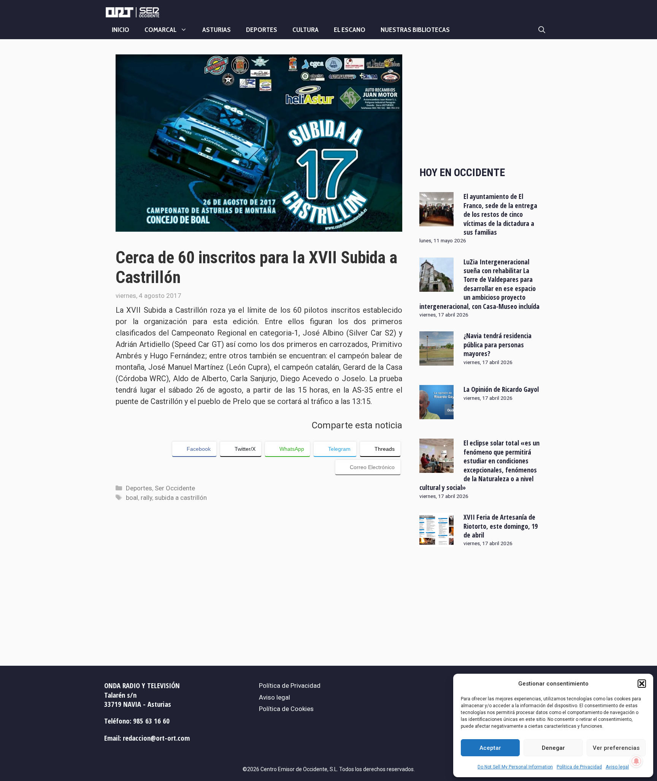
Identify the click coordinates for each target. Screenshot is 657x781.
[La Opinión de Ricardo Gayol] (436, 414)
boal (132, 497)
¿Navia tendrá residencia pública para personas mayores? (497, 344)
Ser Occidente (175, 488)
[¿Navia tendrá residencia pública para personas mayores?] (436, 360)
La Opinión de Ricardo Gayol (501, 389)
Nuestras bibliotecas (415, 29)
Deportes (261, 29)
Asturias (216, 29)
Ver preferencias (616, 747)
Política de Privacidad (579, 767)
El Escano (349, 29)
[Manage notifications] (636, 761)
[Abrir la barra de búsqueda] (542, 29)
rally (146, 497)
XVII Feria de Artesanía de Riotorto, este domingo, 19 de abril (500, 525)
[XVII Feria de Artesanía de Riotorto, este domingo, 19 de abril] (436, 542)
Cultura (305, 29)
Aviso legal (617, 767)
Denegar (553, 747)
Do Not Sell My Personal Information (515, 767)
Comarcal (160, 29)
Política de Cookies (286, 709)
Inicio (120, 29)
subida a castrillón (181, 497)
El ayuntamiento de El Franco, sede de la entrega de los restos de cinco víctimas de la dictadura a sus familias (500, 214)
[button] (642, 683)
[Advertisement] (480, 103)
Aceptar (490, 747)
